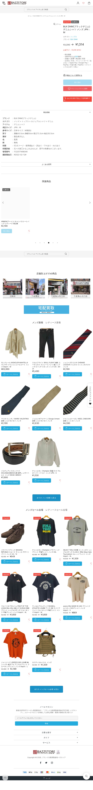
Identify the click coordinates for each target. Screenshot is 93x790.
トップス (73, 37)
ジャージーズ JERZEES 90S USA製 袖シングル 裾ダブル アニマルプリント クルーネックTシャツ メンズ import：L (15, 664)
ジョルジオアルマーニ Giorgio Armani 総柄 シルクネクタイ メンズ (46, 420)
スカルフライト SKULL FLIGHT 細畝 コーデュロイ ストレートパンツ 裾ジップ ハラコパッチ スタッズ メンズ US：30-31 (46, 366)
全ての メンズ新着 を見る (46, 498)
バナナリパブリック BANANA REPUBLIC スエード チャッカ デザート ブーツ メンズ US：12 (15, 552)
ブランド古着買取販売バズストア (17, 3)
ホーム (29, 16)
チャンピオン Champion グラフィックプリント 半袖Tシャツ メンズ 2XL (46, 551)
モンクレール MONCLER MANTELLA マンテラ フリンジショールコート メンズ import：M (15, 365)
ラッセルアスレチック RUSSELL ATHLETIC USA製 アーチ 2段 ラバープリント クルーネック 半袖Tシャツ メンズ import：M (46, 609)
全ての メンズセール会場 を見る (46, 689)
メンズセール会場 (34, 510)
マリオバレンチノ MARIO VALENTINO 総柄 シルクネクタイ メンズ (15, 420)
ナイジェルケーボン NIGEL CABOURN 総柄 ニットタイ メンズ (77, 420)
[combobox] (46, 9)
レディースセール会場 (56, 510)
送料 (76, 56)
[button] (86, 776)
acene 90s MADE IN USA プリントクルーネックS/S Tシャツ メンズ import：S (76, 608)
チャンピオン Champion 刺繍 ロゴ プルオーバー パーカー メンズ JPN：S (46, 472)
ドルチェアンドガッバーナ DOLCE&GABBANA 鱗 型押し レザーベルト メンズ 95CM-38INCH (15, 473)
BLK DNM (74, 39)
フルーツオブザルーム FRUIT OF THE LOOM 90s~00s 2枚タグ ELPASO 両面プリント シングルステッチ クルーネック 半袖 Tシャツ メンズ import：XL (15, 609)
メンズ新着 (37, 322)
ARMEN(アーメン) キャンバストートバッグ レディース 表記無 (15, 222)
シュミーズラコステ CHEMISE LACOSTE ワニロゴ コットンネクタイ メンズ (76, 365)
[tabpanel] (15, 213)
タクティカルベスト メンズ (42, 662)
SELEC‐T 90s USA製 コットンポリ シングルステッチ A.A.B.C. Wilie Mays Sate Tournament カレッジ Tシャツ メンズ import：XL (77, 553)
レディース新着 (53, 322)
